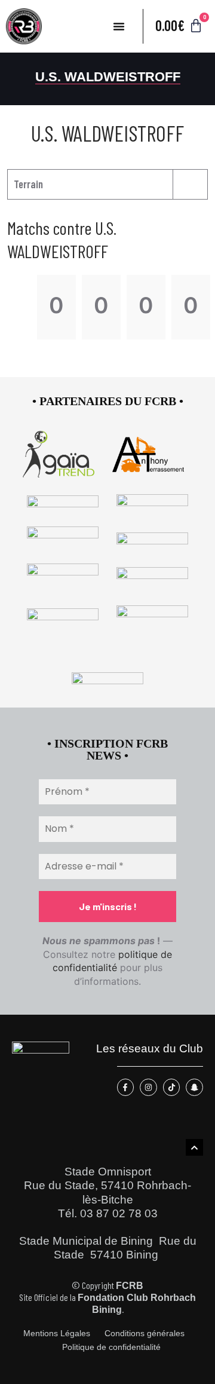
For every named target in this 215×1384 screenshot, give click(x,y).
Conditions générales (145, 1333)
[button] (119, 26)
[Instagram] (148, 1087)
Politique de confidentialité (111, 1347)
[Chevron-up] (194, 1147)
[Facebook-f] (125, 1087)
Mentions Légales (56, 1333)
